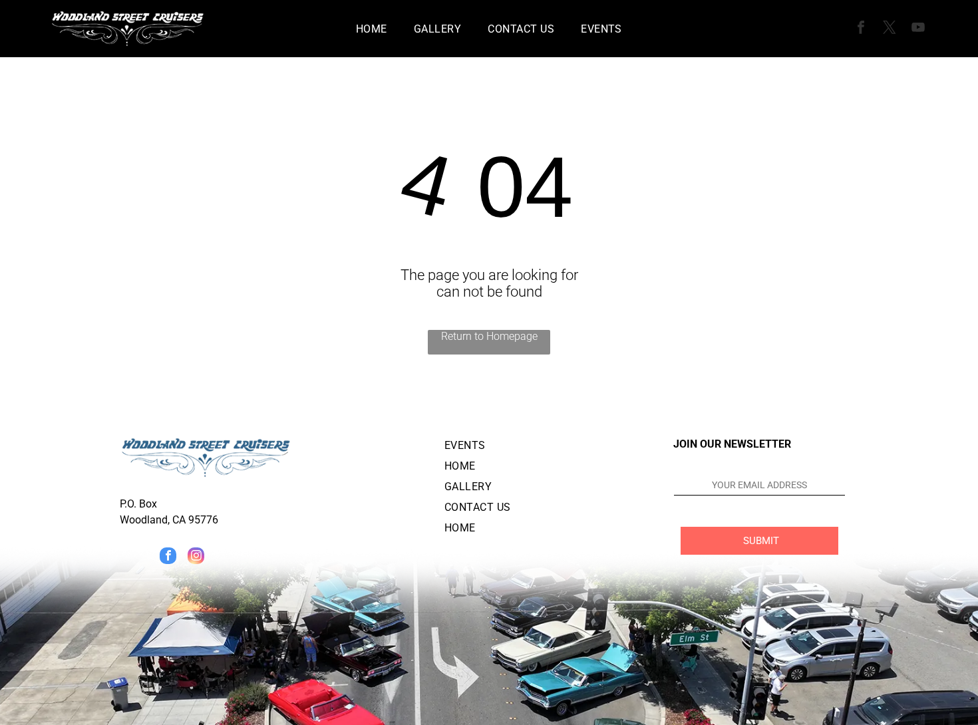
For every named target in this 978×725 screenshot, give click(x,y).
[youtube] (918, 29)
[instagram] (196, 557)
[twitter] (889, 29)
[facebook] (861, 29)
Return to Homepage (489, 336)
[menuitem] (372, 28)
